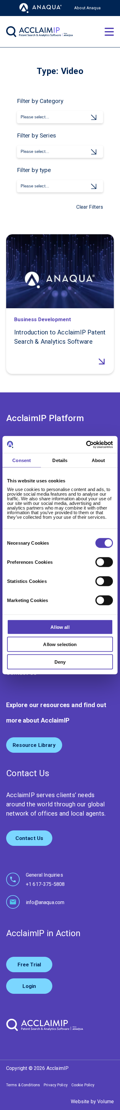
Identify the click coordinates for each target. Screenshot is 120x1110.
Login (29, 986)
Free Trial (29, 964)
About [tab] (98, 460)
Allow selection (60, 644)
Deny (60, 661)
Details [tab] (59, 460)
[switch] (104, 562)
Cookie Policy (83, 1085)
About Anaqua (87, 8)
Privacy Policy (56, 1085)
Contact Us (29, 838)
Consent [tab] (21, 460)
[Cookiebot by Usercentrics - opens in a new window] (86, 444)
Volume (105, 1101)
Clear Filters (89, 207)
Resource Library (34, 745)
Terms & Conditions (23, 1085)
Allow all (59, 626)
